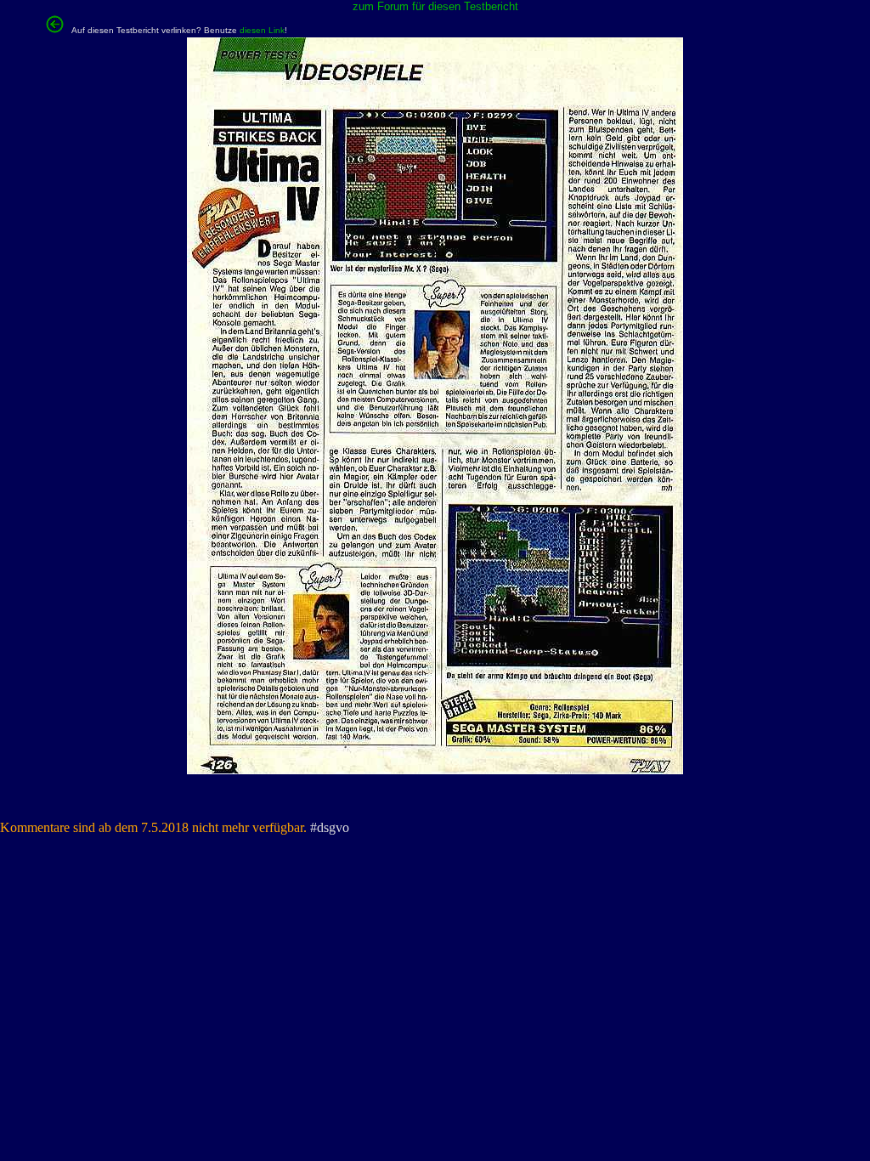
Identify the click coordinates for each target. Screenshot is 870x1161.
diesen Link (262, 30)
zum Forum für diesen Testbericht (435, 6)
